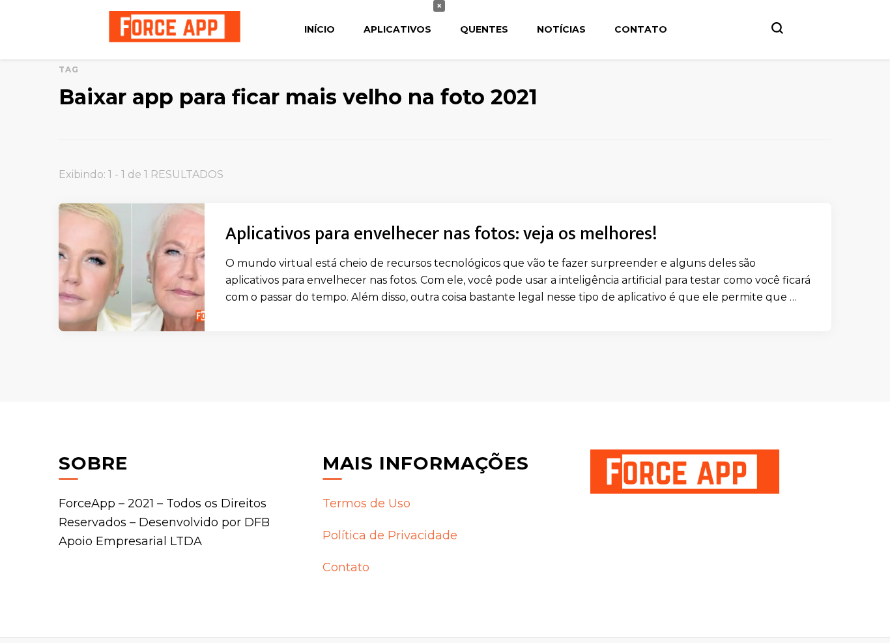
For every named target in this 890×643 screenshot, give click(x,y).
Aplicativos (397, 29)
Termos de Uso (366, 503)
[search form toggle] (777, 28)
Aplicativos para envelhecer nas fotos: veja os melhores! (441, 233)
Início (319, 29)
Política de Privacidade (390, 535)
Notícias (561, 29)
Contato (640, 29)
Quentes (484, 29)
